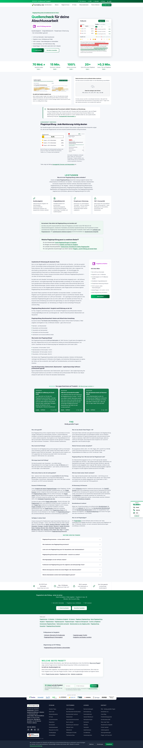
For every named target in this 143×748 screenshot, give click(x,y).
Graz (42, 529)
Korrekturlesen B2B (105, 719)
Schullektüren (87, 732)
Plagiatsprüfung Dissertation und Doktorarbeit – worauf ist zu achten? (61, 554)
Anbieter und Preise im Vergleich (68, 244)
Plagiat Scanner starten (52, 674)
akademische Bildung (32, 712)
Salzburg (46, 529)
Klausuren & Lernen (53, 730)
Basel (54, 529)
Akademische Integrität (106, 724)
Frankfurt (63, 524)
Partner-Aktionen (95, 4)
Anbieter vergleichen (76, 674)
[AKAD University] (54, 697)
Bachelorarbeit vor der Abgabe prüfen (80, 623)
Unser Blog (103, 714)
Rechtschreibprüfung (92, 511)
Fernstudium (52, 724)
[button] (95, 37)
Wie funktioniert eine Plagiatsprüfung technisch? (56, 544)
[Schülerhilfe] (40, 698)
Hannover (56, 526)
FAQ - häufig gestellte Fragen (108, 709)
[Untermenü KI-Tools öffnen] (77, 5)
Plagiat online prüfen (51, 501)
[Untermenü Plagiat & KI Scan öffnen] (70, 5)
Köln (67, 524)
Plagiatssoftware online (40, 493)
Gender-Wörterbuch (88, 716)
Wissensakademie (53, 714)
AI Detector (79, 488)
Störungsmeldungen (106, 732)
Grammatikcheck (88, 714)
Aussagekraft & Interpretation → (67, 116)
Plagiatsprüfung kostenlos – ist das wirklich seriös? (56, 539)
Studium (42, 712)
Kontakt (97, 1)
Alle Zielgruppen (70, 709)
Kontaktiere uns (104, 711)
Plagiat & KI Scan (65, 4)
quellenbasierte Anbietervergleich (62, 231)
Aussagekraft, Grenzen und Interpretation (63, 164)
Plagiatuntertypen (69, 621)
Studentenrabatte (53, 719)
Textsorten (86, 727)
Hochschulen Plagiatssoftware (48, 623)
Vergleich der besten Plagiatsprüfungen (46, 488)
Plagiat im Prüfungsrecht (81, 621)
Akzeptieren (109, 744)
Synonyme (86, 722)
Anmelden (94, 686)
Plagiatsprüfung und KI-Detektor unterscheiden (57, 647)
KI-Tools (74, 4)
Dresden (46, 526)
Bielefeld (51, 528)
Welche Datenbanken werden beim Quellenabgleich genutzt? (59, 574)
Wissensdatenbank (83, 4)
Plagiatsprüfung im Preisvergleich (53, 637)
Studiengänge (52, 732)
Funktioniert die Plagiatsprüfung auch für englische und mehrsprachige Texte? (64, 564)
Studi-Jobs (51, 711)
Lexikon (86, 705)
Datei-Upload (107, 4)
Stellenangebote (105, 730)
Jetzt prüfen (38, 50)
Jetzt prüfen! (100, 296)
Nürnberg (34, 529)
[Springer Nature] (96, 697)
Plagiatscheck (35, 503)
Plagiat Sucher (49, 508)
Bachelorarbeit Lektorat (72, 714)
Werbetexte (69, 730)
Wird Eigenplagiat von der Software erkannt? (54, 559)
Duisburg (37, 528)
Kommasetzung (87, 711)
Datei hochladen (64, 608)
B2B (90, 1)
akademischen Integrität (91, 231)
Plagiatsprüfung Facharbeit (53, 626)
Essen (33, 528)
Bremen (51, 526)
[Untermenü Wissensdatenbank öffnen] (89, 5)
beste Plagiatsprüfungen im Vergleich (66, 242)
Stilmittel (86, 724)
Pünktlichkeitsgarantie (106, 716)
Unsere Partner (71, 695)
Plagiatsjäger (77, 520)
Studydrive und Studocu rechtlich (82, 637)
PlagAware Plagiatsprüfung (83, 619)
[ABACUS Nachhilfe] (48, 697)
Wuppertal (57, 528)
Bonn (47, 528)
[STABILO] (87, 697)
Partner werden (104, 727)
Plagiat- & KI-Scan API (106, 735)
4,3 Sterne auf (44, 1)
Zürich (51, 529)
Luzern (67, 529)
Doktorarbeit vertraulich (63, 623)
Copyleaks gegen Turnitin (80, 635)
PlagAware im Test (65, 674)
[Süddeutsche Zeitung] (111, 697)
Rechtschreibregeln (88, 709)
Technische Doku (70, 735)
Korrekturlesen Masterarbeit (84, 510)
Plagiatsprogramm (59, 621)
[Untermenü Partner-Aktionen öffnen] (101, 5)
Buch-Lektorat (69, 722)
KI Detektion (77, 495)
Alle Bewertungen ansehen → (86, 386)
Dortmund (66, 526)
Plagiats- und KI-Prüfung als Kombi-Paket (85, 248)
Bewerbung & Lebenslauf (72, 724)
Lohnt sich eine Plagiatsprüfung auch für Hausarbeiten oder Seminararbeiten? (63, 549)
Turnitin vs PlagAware (94, 621)
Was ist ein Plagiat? (95, 663)
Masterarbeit (69, 716)
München (57, 524)
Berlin (47, 524)
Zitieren (56, 4)
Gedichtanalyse (87, 730)
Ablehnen (91, 744)
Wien (38, 529)
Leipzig (61, 526)
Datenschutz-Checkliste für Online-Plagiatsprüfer (75, 246)
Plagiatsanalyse (50, 621)
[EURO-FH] (72, 697)
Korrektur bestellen (52, 50)
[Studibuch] (63, 697)
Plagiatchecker (44, 619)
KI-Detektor (51, 619)
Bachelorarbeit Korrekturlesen (73, 711)
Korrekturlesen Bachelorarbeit (102, 508)
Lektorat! (80, 508)
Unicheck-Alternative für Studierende (54, 635)
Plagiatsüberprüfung (63, 512)
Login (110, 1)
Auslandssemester (53, 727)
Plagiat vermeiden (36, 506)
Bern (58, 529)
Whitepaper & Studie (71, 732)
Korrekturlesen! (103, 506)
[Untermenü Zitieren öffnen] (59, 5)
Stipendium (51, 722)
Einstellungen (100, 744)
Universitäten (52, 735)
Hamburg (52, 524)
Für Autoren (83, 1)
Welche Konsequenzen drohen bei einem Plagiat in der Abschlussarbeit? (62, 569)
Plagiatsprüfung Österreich (59, 531)
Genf (61, 529)
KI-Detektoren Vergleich (83, 499)
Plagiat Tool (37, 505)
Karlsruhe (63, 528)
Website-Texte (69, 727)
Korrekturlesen (48, 4)
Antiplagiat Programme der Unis (46, 499)
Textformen (70, 705)
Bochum (43, 528)
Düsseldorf (34, 526)
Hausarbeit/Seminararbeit (72, 719)
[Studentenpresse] (80, 697)
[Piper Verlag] (104, 697)
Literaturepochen (88, 735)
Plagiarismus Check (58, 510)
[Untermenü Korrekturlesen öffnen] (53, 5)
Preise (103, 1)
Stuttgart (40, 526)
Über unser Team (105, 722)
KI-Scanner (72, 619)
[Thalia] (32, 697)
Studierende (30, 710)
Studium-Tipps (52, 709)
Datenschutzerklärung (92, 688)
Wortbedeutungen (88, 719)
